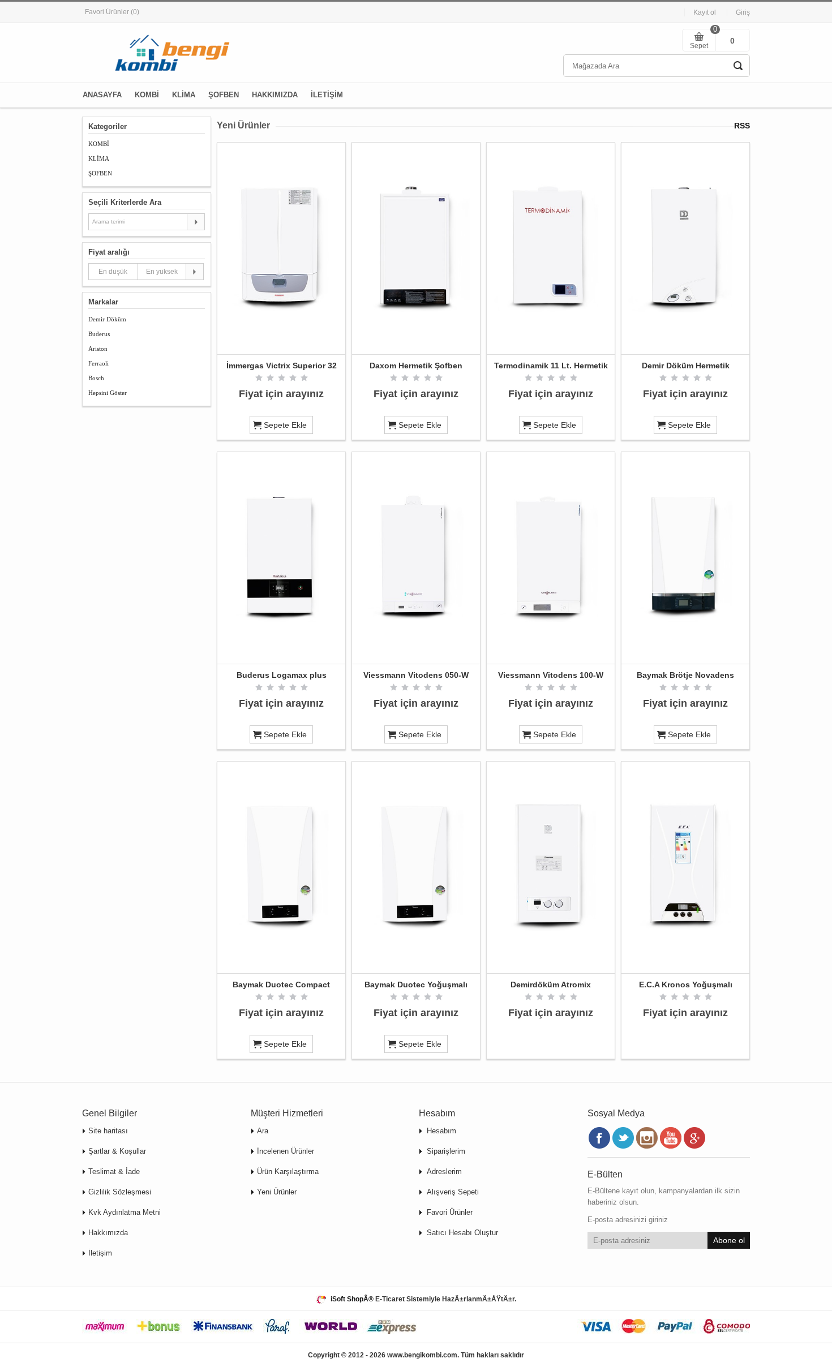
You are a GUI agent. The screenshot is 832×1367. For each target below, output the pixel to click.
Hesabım (441, 1131)
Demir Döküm (107, 319)
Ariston (98, 348)
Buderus (99, 333)
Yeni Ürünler (277, 1192)
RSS (742, 125)
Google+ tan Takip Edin (694, 1138)
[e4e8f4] (685, 868)
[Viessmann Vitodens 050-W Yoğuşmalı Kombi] (416, 558)
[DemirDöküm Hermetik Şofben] (685, 249)
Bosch (96, 378)
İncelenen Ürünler (285, 1151)
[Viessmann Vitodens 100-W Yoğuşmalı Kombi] (551, 558)
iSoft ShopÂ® (352, 1299)
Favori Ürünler (450, 1212)
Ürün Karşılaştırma (288, 1171)
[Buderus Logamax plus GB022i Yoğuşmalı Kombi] (281, 558)
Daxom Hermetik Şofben (416, 365)
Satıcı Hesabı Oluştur (462, 1232)
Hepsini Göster (107, 392)
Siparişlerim (446, 1151)
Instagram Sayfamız (647, 1138)
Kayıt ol (704, 12)
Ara (262, 1131)
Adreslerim (444, 1171)
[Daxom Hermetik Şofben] (416, 249)
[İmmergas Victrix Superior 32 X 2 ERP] (281, 249)
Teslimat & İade (114, 1171)
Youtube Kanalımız (670, 1138)
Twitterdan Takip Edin (623, 1138)
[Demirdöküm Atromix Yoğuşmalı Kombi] (551, 868)
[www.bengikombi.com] (167, 53)
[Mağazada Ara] (738, 65)
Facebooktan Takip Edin (599, 1138)
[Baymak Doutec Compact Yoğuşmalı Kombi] (281, 868)
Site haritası (108, 1131)
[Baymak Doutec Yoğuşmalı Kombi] (416, 868)
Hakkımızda (108, 1232)
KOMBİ (98, 143)
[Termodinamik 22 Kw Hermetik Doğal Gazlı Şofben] (551, 249)
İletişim (100, 1253)
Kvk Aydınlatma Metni (124, 1212)
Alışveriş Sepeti (453, 1192)
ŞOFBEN (100, 173)
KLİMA (98, 158)
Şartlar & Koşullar (117, 1151)
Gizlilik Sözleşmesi (119, 1192)
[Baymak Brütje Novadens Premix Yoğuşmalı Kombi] (685, 558)
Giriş (743, 12)
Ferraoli (98, 363)
